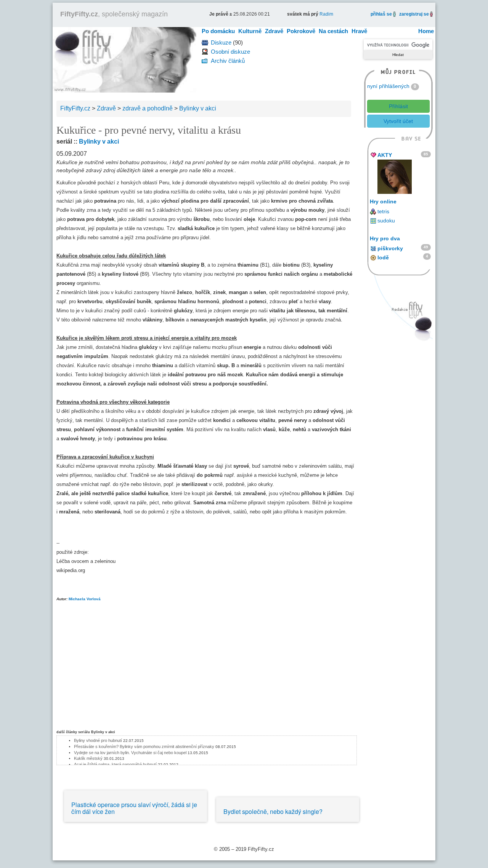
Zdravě (274, 31)
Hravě (359, 31)
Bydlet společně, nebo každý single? (273, 811)
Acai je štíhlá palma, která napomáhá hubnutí (115, 764)
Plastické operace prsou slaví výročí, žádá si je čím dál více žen (134, 808)
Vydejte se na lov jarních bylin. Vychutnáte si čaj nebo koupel (130, 752)
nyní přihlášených (388, 86)
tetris (383, 211)
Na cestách (333, 31)
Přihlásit (398, 106)
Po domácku (218, 31)
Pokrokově (301, 31)
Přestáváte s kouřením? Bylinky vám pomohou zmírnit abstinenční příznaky (144, 746)
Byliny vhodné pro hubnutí (98, 740)
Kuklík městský (88, 758)
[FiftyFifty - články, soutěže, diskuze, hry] (124, 59)
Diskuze (221, 42)
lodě (383, 257)
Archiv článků (228, 61)
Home (426, 31)
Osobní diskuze (230, 51)
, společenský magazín (114, 14)
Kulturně (250, 31)
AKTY (384, 155)
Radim (326, 14)
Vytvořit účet (398, 121)
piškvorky (390, 248)
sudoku (386, 220)
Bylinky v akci (99, 141)
